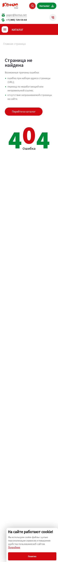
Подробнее (14, 547)
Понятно (32, 556)
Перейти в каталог (24, 111)
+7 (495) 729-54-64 (16, 19)
